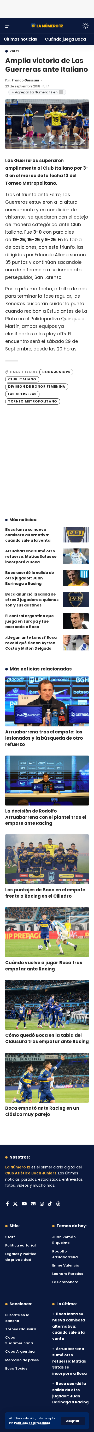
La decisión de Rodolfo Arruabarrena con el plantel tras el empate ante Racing (45, 817)
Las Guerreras (22, 394)
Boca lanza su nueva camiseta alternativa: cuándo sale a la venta (27, 535)
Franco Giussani (25, 80)
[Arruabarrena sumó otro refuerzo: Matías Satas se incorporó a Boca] (76, 556)
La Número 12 (17, 1167)
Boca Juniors (56, 372)
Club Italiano (22, 379)
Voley (14, 51)
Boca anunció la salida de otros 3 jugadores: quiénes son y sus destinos (31, 600)
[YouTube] (24, 1204)
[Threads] (58, 1204)
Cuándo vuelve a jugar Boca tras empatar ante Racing (43, 966)
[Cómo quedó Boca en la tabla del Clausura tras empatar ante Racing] (47, 1005)
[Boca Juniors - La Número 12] (47, 25)
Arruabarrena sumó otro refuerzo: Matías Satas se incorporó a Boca (31, 556)
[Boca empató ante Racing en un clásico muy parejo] (47, 1078)
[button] (73, 1421)
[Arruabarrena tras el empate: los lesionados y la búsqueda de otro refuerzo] (47, 701)
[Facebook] (7, 1204)
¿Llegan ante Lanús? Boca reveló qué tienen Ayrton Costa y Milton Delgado (31, 643)
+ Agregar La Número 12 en (34, 92)
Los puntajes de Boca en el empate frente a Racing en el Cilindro (45, 893)
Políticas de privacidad (32, 1423)
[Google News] (33, 1204)
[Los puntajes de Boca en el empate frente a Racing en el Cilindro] (47, 859)
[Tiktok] (50, 1204)
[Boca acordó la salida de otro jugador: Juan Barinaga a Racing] (76, 578)
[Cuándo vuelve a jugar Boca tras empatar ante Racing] (47, 932)
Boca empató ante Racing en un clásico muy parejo (42, 1111)
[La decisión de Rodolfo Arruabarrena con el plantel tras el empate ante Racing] (47, 781)
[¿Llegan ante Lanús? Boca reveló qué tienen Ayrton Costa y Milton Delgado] (76, 642)
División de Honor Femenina (36, 386)
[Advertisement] (47, 8)
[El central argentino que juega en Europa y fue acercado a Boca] (76, 621)
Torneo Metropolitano (32, 401)
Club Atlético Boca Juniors (30, 1173)
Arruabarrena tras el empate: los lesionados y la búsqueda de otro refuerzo (44, 738)
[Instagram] (42, 1204)
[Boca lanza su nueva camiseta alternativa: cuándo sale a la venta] (76, 534)
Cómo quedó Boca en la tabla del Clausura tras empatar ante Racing (47, 1038)
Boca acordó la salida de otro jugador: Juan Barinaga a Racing (29, 578)
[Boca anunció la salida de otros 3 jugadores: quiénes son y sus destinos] (76, 599)
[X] (15, 1204)
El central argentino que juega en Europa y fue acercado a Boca (29, 621)
